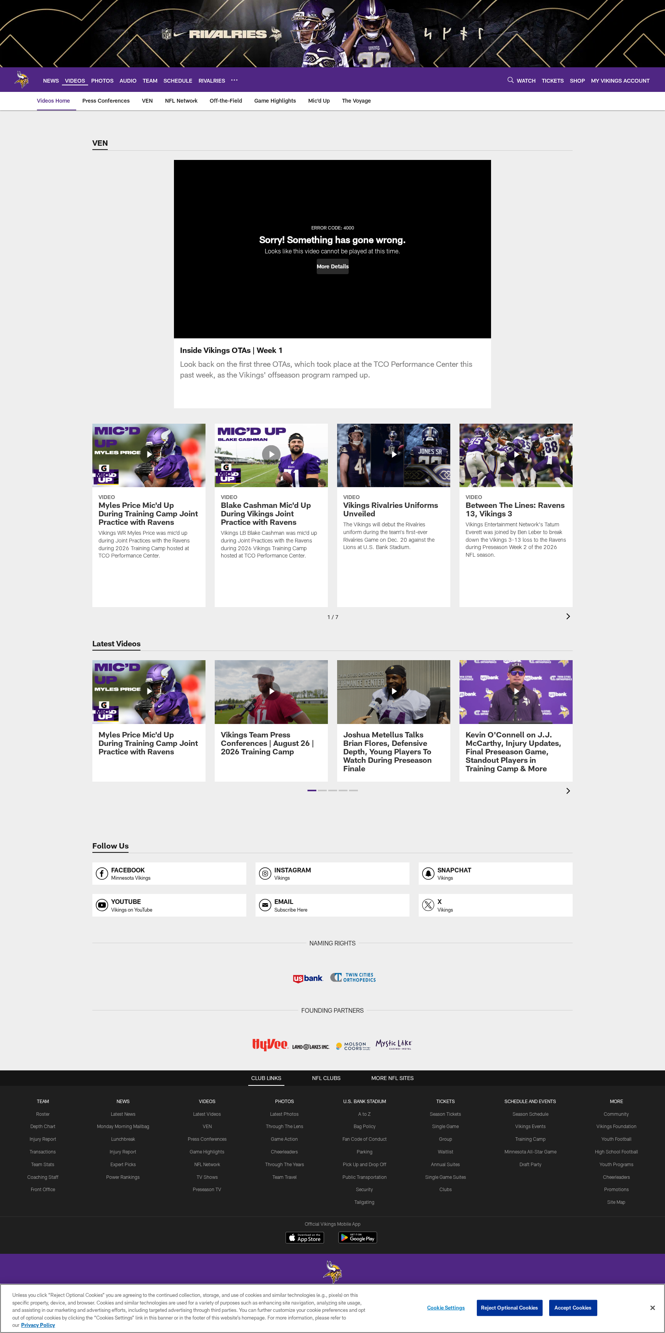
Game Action (284, 1139)
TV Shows (207, 1177)
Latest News (123, 1114)
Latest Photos (284, 1114)
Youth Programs (616, 1164)
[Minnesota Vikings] (332, 1273)
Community (616, 1114)
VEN (207, 1126)
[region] (332, 1308)
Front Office (43, 1189)
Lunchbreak (123, 1139)
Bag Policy (365, 1126)
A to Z (364, 1114)
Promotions (616, 1189)
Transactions (43, 1151)
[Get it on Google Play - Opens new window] (358, 1241)
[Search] (511, 80)
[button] (333, 266)
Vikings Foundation (616, 1126)
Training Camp (530, 1139)
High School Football (616, 1151)
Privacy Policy (38, 1325)
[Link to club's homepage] (21, 79)
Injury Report (43, 1139)
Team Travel (284, 1177)
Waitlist (445, 1151)
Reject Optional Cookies (509, 1308)
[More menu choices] (234, 80)
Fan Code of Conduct (365, 1139)
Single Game (445, 1126)
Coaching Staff (42, 1177)
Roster (43, 1114)
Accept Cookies (573, 1308)
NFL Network (207, 1164)
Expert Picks (123, 1164)
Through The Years (284, 1164)
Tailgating (364, 1202)
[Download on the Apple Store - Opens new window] (305, 1238)
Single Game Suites (445, 1177)
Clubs (445, 1189)
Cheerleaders (284, 1151)
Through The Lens (284, 1126)
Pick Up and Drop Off (364, 1164)
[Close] (652, 1308)
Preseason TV (207, 1189)
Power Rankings (123, 1177)
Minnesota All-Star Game (530, 1151)
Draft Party (530, 1164)
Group (445, 1139)
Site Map (616, 1202)
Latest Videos (207, 1114)
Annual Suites (445, 1164)
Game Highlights (207, 1151)
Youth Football (617, 1139)
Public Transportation (365, 1177)
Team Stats (42, 1164)
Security (364, 1189)
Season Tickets (445, 1114)
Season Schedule (530, 1114)
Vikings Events (530, 1126)
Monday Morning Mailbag (123, 1126)
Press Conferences (207, 1139)
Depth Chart (42, 1126)
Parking (365, 1151)
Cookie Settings (446, 1308)
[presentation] (569, 617)
